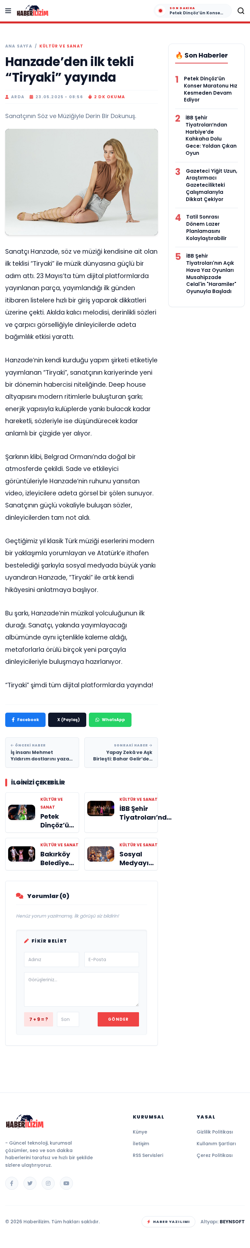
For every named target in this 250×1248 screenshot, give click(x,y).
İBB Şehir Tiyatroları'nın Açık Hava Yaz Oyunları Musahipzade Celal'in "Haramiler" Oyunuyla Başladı (211, 273)
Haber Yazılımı (171, 1221)
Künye (140, 1132)
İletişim (141, 1143)
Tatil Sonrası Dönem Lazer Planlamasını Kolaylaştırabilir (206, 227)
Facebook (28, 719)
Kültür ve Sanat (61, 46)
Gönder (118, 1019)
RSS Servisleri (148, 1155)
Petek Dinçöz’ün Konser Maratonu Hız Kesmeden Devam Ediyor (210, 89)
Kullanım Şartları (216, 1143)
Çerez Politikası (215, 1155)
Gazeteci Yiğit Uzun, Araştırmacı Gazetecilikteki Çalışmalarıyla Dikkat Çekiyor (211, 185)
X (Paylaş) (68, 719)
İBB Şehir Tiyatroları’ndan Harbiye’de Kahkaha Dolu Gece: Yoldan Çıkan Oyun (211, 135)
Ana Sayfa (18, 46)
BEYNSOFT (232, 1221)
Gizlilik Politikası (215, 1132)
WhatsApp (113, 719)
